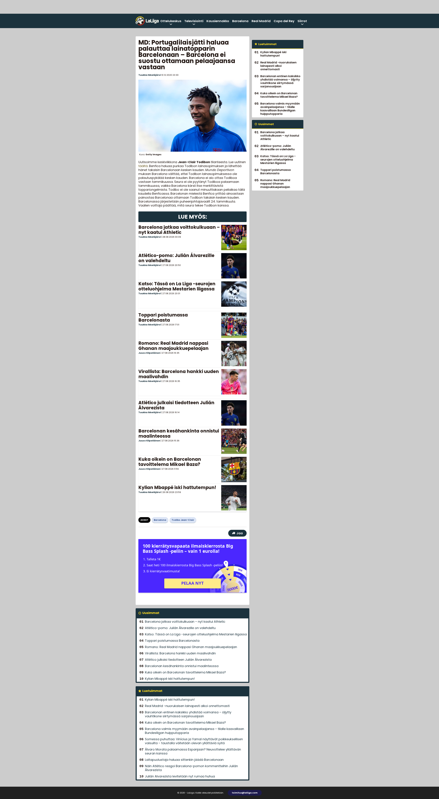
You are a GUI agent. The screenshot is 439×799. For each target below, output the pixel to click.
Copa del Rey (284, 21)
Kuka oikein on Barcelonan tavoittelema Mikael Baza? (169, 461)
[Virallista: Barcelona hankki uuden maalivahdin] (234, 381)
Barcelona (240, 21)
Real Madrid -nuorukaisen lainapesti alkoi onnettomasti (187, 706)
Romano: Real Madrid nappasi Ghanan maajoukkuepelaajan (173, 345)
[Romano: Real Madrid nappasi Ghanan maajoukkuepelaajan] (234, 353)
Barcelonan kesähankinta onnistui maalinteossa (178, 433)
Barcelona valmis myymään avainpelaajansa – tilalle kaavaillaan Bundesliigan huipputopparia (194, 731)
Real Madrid (261, 21)
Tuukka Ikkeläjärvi (149, 75)
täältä (143, 166)
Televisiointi (193, 21)
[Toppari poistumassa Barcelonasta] (234, 325)
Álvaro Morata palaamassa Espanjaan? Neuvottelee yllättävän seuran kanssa (193, 751)
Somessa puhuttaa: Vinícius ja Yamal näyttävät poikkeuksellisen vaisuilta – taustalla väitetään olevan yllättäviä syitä (194, 741)
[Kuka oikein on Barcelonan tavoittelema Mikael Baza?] (234, 469)
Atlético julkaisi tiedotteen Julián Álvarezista (176, 405)
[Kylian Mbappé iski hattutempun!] (234, 497)
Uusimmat (150, 613)
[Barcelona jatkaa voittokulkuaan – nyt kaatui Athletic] (234, 237)
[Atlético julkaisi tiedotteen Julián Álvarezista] (234, 413)
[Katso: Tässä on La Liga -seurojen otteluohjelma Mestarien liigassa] (234, 294)
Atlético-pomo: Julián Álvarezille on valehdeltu (176, 258)
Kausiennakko (217, 21)
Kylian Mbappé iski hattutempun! (177, 487)
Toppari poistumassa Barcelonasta (163, 317)
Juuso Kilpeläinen (149, 353)
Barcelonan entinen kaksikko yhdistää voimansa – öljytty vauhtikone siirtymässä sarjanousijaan (188, 714)
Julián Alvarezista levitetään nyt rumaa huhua (180, 776)
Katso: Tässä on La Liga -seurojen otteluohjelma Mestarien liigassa (176, 286)
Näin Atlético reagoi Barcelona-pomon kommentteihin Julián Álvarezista (191, 768)
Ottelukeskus (170, 21)
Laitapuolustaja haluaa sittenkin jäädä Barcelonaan (184, 760)
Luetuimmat (152, 691)
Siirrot (302, 21)
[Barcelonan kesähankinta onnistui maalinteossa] (234, 441)
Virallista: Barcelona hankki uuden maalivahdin (178, 374)
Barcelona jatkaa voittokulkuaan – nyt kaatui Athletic (179, 229)
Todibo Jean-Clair (183, 520)
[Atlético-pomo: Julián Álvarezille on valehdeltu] (234, 265)
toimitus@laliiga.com (245, 792)
